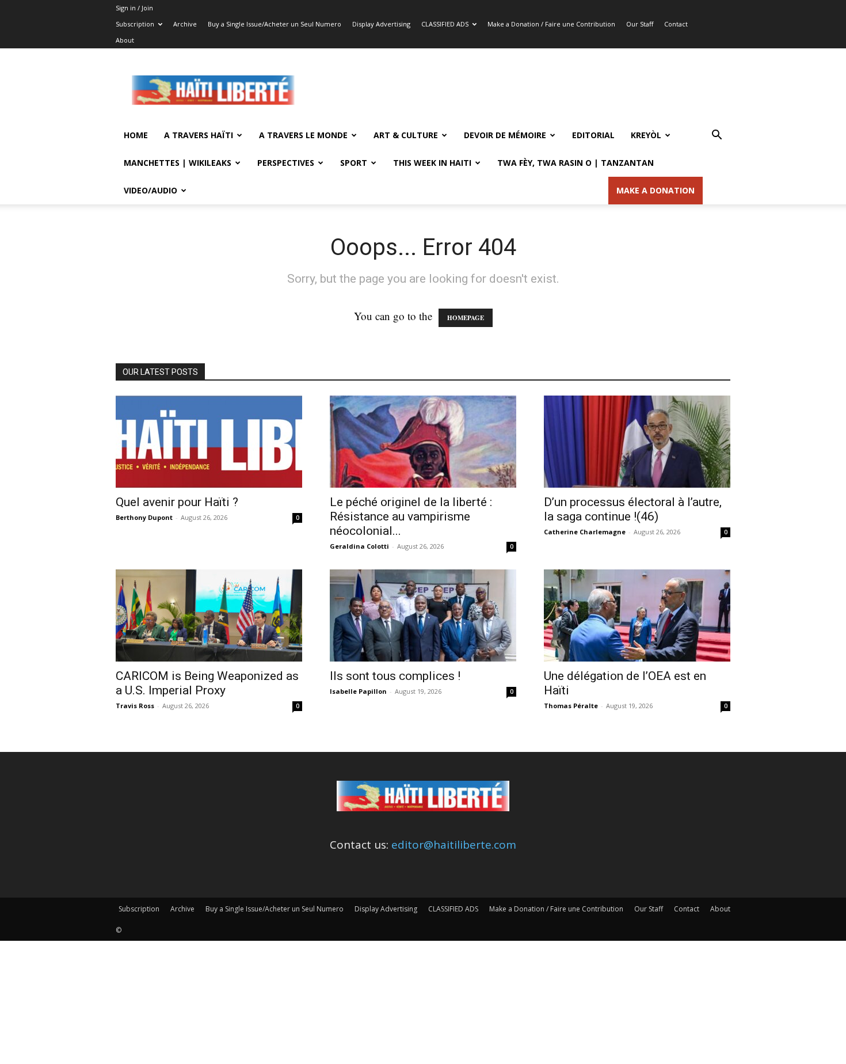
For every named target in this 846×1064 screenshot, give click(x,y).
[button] (716, 135)
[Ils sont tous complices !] (423, 615)
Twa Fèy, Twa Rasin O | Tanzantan (575, 162)
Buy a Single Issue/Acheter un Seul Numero (274, 24)
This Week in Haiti (432, 162)
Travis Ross (135, 705)
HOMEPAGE (465, 317)
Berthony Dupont (144, 517)
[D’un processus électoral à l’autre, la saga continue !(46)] (637, 442)
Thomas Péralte (571, 705)
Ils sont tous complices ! (395, 676)
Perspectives (285, 162)
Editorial (593, 135)
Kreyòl (646, 135)
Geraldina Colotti (359, 546)
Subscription (135, 24)
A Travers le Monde (303, 135)
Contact (676, 24)
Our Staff (639, 24)
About (125, 40)
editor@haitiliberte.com (453, 844)
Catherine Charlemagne (585, 531)
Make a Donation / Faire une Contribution (551, 24)
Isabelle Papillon (358, 691)
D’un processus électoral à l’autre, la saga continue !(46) (633, 509)
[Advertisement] (520, 90)
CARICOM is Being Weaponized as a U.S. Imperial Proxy (207, 683)
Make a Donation (655, 190)
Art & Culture (406, 135)
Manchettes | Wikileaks (177, 162)
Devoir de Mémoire (505, 135)
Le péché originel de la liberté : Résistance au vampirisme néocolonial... (411, 516)
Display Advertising (381, 24)
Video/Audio (150, 190)
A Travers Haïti (198, 135)
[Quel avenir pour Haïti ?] (209, 442)
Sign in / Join (134, 7)
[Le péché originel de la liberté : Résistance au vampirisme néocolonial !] (423, 442)
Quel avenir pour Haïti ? (177, 502)
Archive (185, 24)
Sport (353, 162)
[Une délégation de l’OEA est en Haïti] (637, 615)
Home (136, 135)
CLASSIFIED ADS (444, 24)
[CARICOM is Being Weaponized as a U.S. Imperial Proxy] (209, 615)
